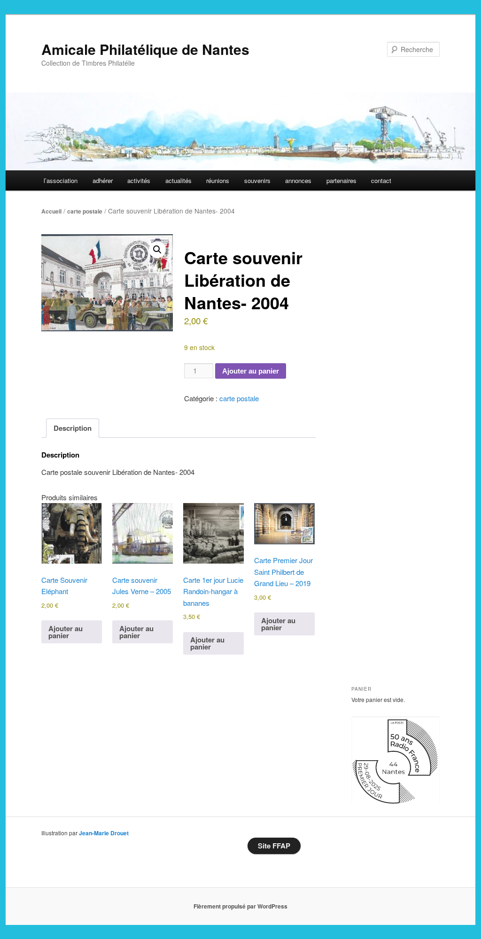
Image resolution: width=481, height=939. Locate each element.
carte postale (84, 211)
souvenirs (257, 180)
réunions (217, 180)
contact (381, 180)
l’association (61, 180)
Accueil (51, 211)
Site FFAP (274, 845)
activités (138, 180)
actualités (178, 180)
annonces (298, 180)
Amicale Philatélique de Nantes (145, 49)
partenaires (341, 180)
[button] (157, 249)
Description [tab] (73, 428)
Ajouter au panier (250, 371)
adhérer (103, 180)
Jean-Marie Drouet (104, 833)
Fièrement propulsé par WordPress (240, 906)
